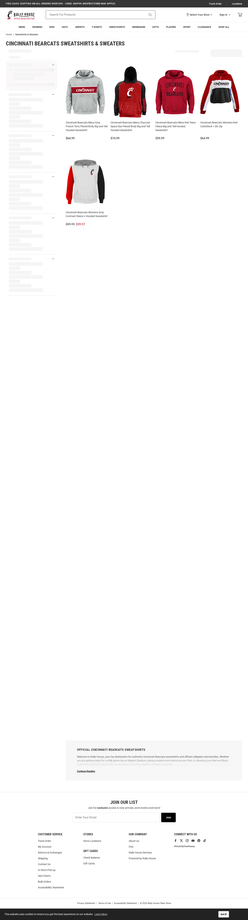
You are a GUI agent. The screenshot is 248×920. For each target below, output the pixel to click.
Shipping (43, 858)
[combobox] (91, 15)
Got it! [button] (224, 914)
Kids (51, 27)
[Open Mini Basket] (240, 15)
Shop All (223, 27)
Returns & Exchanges (50, 852)
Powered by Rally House (142, 858)
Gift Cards (89, 863)
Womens (37, 27)
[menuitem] (171, 27)
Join (168, 817)
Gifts (155, 27)
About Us (134, 840)
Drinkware (138, 27)
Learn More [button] (100, 914)
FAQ (131, 846)
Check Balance (91, 857)
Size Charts (44, 875)
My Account (44, 846)
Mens (22, 27)
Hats (65, 27)
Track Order (215, 3)
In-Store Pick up (47, 870)
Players (171, 27)
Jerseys (80, 27)
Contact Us (44, 864)
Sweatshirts (117, 27)
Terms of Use (104, 903)
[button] (199, 14)
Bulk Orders (44, 881)
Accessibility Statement (51, 887)
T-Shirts (97, 27)
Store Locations (92, 840)
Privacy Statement (86, 903)
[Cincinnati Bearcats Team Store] (21, 15)
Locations (237, 3)
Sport (187, 27)
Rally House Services (140, 852)
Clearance (204, 27)
